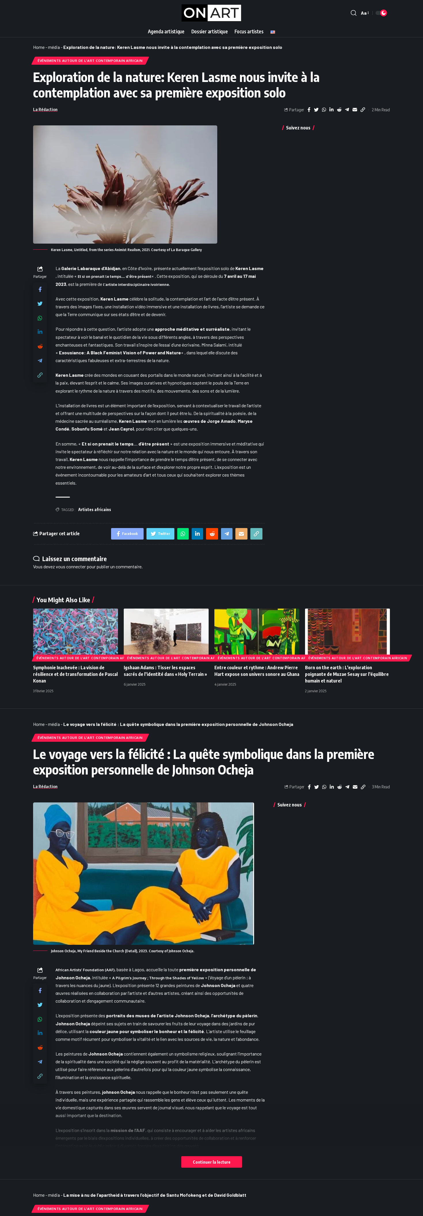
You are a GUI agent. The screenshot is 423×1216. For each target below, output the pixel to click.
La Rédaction (45, 109)
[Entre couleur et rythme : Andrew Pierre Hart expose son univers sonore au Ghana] (256, 634)
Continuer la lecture (211, 1162)
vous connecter (71, 566)
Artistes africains (94, 509)
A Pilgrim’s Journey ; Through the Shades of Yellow (158, 978)
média (54, 47)
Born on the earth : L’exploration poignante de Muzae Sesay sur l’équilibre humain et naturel (347, 674)
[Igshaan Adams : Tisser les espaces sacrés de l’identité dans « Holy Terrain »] (166, 634)
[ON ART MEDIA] (212, 13)
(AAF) (85, 970)
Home (39, 47)
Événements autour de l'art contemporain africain (90, 60)
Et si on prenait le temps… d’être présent (114, 276)
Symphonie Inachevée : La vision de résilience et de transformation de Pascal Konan (75, 674)
